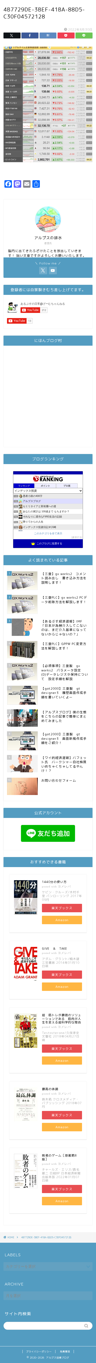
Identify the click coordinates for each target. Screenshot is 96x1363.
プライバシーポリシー (39, 1351)
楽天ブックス (61, 908)
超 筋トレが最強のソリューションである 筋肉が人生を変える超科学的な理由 (61, 1018)
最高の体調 (50, 1089)
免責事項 (65, 1351)
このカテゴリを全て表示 (48, 533)
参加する (77, 537)
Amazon (62, 920)
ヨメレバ (64, 886)
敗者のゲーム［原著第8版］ (59, 1157)
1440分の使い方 (54, 882)
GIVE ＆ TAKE (54, 948)
